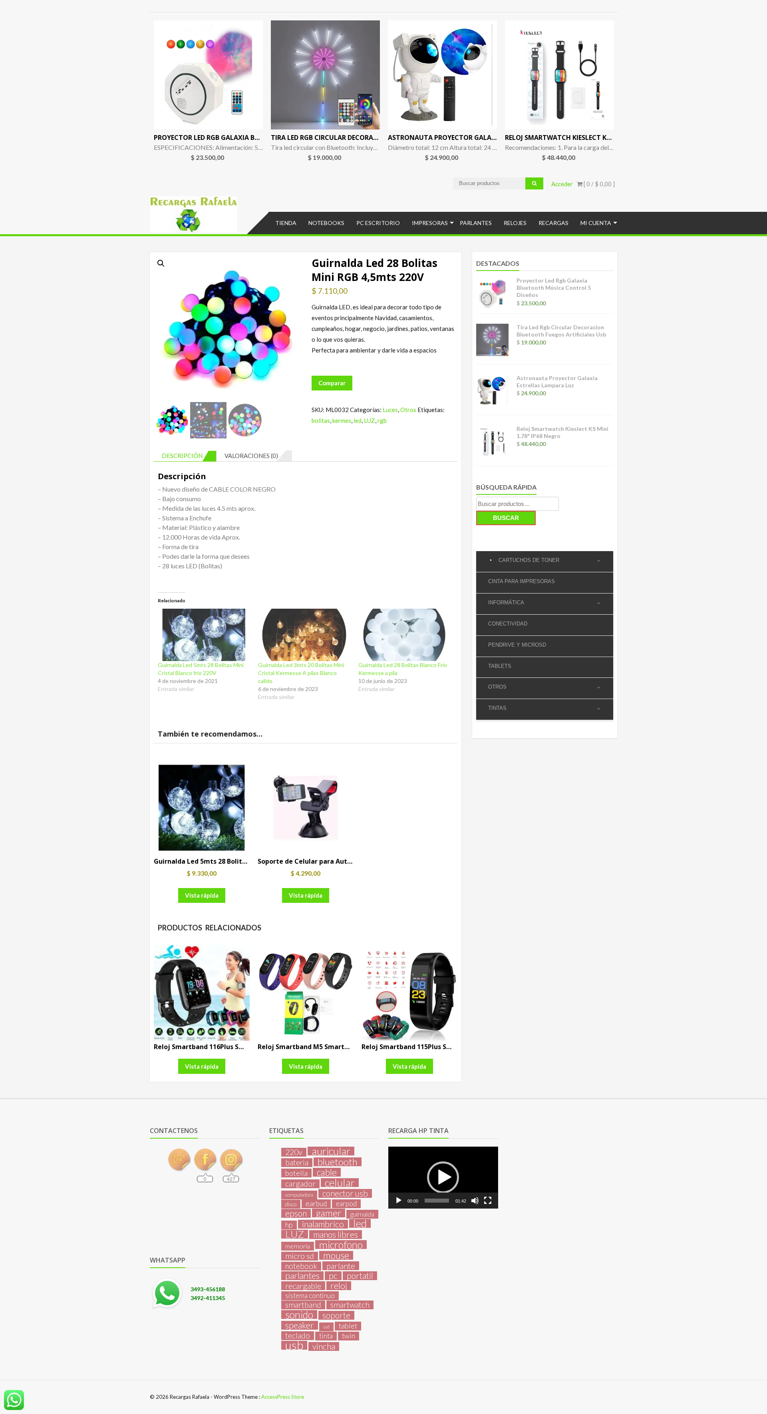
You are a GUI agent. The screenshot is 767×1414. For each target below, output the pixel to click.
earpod (346, 1203)
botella (296, 1173)
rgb (382, 420)
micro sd (299, 1256)
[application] (443, 1177)
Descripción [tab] (182, 455)
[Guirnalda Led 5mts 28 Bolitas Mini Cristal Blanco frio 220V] (204, 635)
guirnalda (362, 1214)
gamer (328, 1213)
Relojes (515, 222)
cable (327, 1172)
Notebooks (326, 222)
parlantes (302, 1275)
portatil (360, 1275)
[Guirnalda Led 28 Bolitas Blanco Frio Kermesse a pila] (404, 635)
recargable (303, 1285)
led (358, 420)
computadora (299, 1195)
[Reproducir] (399, 1201)
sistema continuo (310, 1295)
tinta (326, 1336)
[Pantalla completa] (488, 1201)
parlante (340, 1265)
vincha (323, 1346)
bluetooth (338, 1161)
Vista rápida (202, 895)
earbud (316, 1203)
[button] (161, 263)
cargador (300, 1183)
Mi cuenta (595, 222)
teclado (297, 1335)
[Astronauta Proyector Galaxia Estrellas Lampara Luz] (442, 74)
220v (293, 1152)
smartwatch (350, 1304)
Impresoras (430, 222)
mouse (336, 1255)
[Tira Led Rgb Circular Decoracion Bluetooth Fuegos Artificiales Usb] (325, 74)
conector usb (345, 1193)
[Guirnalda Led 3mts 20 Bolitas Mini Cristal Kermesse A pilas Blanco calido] (304, 635)
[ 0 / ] (598, 183)
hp (289, 1225)
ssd (326, 1326)
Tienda (285, 222)
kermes (341, 420)
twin (348, 1336)
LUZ (369, 420)
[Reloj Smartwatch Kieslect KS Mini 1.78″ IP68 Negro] (559, 74)
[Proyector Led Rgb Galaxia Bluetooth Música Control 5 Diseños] (208, 74)
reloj (338, 1285)
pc (333, 1275)
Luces (390, 409)
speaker (299, 1325)
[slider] (437, 1201)
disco (290, 1204)
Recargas (553, 222)
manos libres (335, 1234)
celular (340, 1182)
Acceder (562, 183)
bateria (296, 1162)
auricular (331, 1151)
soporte (336, 1315)
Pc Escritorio (378, 222)
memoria (297, 1246)
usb (294, 1345)
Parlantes (476, 222)
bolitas (321, 420)
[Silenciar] (475, 1201)
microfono (341, 1244)
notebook (301, 1266)
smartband (303, 1304)
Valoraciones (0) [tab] (251, 455)
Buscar (506, 517)
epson (296, 1213)
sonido (299, 1314)
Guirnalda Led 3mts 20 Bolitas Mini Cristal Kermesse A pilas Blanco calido (301, 672)
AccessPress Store (282, 1397)
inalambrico (323, 1224)
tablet (348, 1326)
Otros (408, 409)
